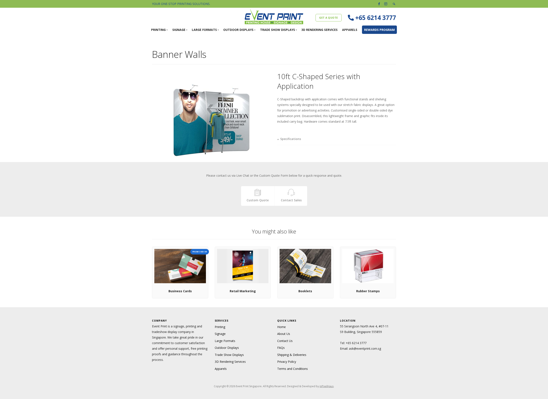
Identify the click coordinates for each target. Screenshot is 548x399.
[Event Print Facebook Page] (379, 4)
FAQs (281, 348)
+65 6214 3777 (356, 343)
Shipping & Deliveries (291, 355)
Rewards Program (379, 30)
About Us (283, 334)
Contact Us (285, 341)
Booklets (305, 291)
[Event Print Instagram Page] (385, 4)
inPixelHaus (327, 386)
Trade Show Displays (229, 355)
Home (281, 327)
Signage (220, 334)
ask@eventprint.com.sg (365, 348)
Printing (220, 327)
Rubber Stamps (368, 291)
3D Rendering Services (319, 30)
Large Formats (225, 341)
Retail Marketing (243, 291)
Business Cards (180, 291)
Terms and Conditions (292, 369)
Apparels (349, 30)
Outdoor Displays (227, 348)
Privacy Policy (286, 362)
